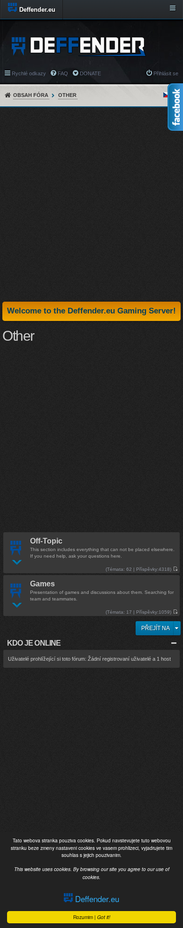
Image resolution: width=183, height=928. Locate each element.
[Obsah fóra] (81, 46)
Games (42, 584)
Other (67, 95)
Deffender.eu (96, 898)
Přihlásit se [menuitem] (165, 73)
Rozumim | (91, 916)
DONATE (90, 73)
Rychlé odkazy (29, 73)
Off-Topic (46, 541)
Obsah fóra (30, 95)
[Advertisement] (91, 204)
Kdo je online (34, 643)
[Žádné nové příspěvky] (175, 569)
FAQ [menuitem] (63, 73)
